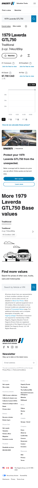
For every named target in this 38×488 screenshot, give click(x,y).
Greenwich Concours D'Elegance (27, 393)
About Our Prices (18, 301)
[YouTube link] (16, 347)
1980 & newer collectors (10, 395)
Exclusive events (8, 439)
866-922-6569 (7, 450)
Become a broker (8, 417)
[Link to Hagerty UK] (12, 468)
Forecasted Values (17, 309)
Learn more (19, 184)
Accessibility (23, 475)
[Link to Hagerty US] (4, 468)
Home (22, 430)
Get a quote (19, 179)
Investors (23, 446)
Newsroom (24, 441)
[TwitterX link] (8, 347)
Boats (4, 406)
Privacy (23, 457)
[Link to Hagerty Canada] (8, 468)
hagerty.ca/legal (10, 315)
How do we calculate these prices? (16, 125)
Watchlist (17, 10)
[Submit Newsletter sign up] (33, 363)
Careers (23, 438)
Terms (22, 460)
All (21, 413)
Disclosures (6, 479)
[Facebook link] (4, 347)
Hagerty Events (25, 384)
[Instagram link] (12, 347)
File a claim (6, 387)
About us (23, 432)
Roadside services (8, 447)
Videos (23, 408)
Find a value (6, 10)
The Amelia (24, 387)
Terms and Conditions (19, 370)
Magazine (5, 436)
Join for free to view (9, 66)
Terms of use (20, 479)
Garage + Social (25, 422)
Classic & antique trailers (10, 403)
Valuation (5, 431)
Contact (23, 444)
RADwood (24, 400)
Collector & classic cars (10, 398)
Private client (6, 409)
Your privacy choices (12, 475)
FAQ (22, 454)
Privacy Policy (6, 370)
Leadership (24, 435)
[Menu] (34, 3)
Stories (23, 411)
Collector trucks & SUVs (10, 400)
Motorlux (23, 397)
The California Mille (26, 390)
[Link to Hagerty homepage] (13, 341)
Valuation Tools (22, 3)
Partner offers (7, 433)
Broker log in (6, 420)
